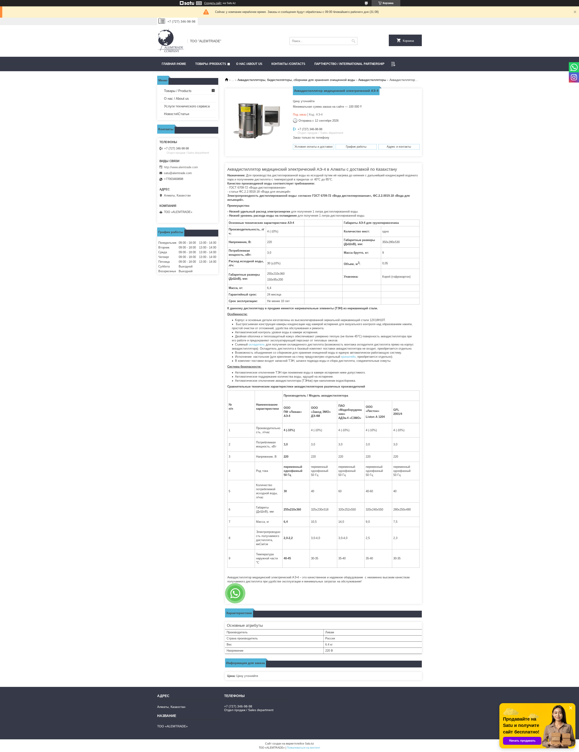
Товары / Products (178, 91)
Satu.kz (309, 743)
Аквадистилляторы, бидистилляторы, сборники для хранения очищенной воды (296, 80)
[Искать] (353, 41)
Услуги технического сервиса (187, 106)
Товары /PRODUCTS (210, 64)
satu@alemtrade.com (178, 173)
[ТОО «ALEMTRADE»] (170, 40)
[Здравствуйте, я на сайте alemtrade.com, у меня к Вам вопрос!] (235, 593)
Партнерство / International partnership (349, 64)
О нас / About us (176, 98)
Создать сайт (213, 3)
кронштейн (348, 356)
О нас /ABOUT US (249, 64)
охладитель (256, 344)
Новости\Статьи (176, 114)
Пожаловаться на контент (303, 747)
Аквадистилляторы (372, 80)
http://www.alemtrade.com (181, 167)
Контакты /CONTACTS (288, 64)
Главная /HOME (174, 64)
